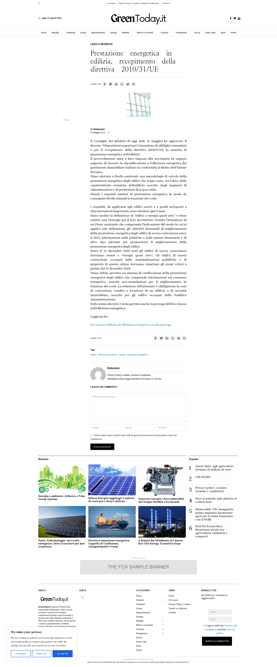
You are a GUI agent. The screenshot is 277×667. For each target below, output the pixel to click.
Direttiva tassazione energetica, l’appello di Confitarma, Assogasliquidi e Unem (109, 543)
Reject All (42, 653)
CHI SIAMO (203, 477)
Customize (20, 653)
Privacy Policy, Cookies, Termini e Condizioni (129, 375)
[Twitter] (235, 18)
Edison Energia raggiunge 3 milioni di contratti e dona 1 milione (111, 499)
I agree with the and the (220, 629)
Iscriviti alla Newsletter (217, 641)
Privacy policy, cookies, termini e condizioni (211, 489)
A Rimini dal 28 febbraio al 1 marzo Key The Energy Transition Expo (160, 542)
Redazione (99, 129)
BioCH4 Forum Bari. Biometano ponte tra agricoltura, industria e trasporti (211, 531)
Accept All (62, 653)
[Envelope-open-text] (239, 18)
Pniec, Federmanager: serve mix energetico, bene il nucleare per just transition (61, 543)
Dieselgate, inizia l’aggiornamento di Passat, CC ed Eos (134, 379)
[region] (41, 644)
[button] (39, 3)
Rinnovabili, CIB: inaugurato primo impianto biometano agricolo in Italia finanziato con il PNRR (214, 514)
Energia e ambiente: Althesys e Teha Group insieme (61, 497)
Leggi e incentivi (101, 44)
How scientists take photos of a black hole (216, 500)
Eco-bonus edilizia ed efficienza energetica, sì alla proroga (130, 325)
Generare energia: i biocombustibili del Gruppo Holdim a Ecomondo (161, 500)
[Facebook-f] (230, 18)
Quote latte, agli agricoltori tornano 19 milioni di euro (214, 467)
